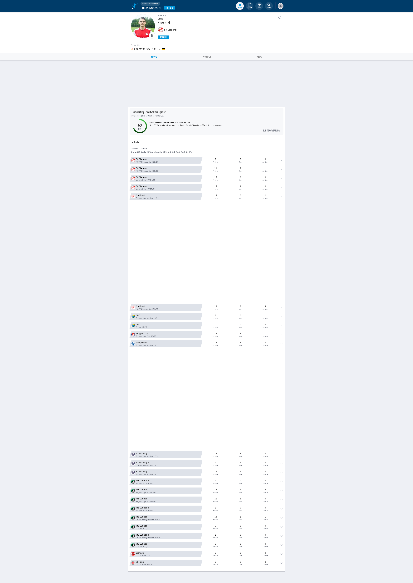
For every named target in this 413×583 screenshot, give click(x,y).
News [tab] (259, 56)
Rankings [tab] (207, 56)
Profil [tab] (154, 56)
